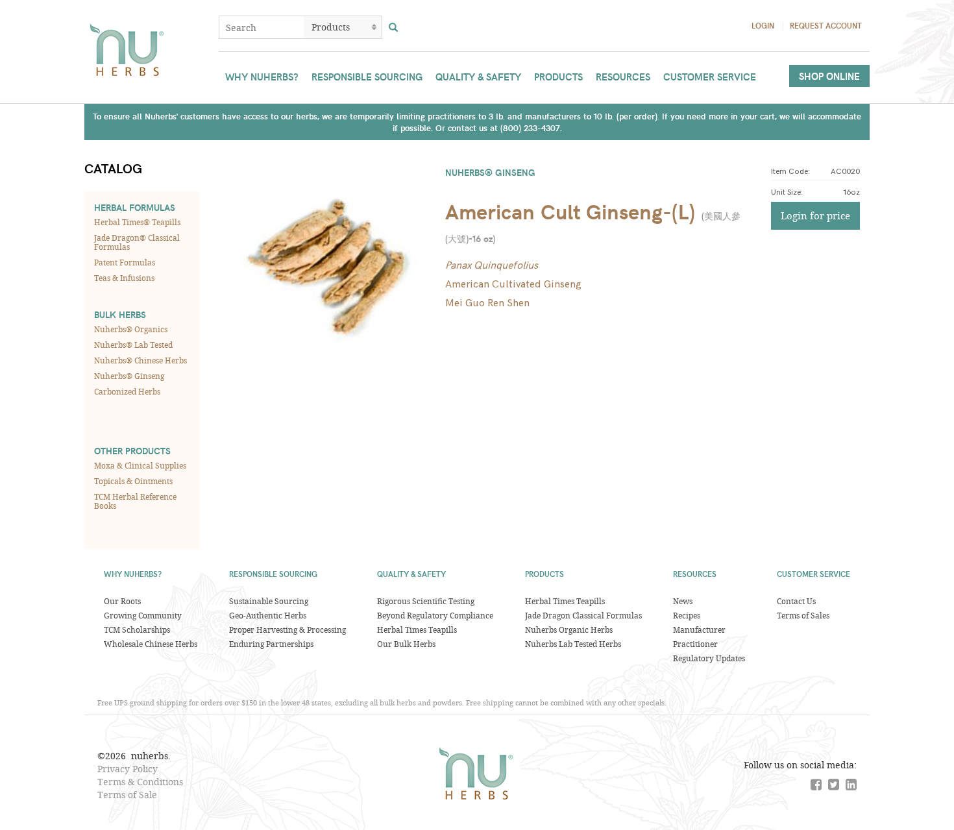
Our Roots (122, 601)
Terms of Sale (127, 794)
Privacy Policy (127, 769)
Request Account (826, 25)
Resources (623, 76)
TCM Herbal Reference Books (135, 501)
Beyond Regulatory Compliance (435, 615)
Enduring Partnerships (271, 644)
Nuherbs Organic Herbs (569, 629)
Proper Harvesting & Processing (287, 629)
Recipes (686, 615)
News (682, 601)
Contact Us (796, 601)
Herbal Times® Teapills (137, 222)
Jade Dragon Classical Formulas (583, 615)
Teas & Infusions (124, 278)
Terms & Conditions (140, 781)
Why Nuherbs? (262, 76)
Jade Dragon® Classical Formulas (137, 242)
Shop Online (829, 75)
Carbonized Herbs (127, 391)
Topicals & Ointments (133, 481)
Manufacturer (699, 629)
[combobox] (261, 27)
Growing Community (143, 615)
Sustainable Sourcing (268, 601)
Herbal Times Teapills (417, 629)
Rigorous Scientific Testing (425, 601)
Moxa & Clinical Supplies (140, 465)
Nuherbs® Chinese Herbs (140, 360)
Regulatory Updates (709, 658)
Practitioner (695, 644)
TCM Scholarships (137, 629)
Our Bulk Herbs (406, 644)
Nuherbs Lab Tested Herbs (573, 644)
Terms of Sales (803, 615)
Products (558, 76)
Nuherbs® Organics (130, 329)
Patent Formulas (124, 262)
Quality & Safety (478, 76)
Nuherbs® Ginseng (129, 376)
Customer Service (709, 76)
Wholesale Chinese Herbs (150, 644)
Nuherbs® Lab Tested (133, 344)
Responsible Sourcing (367, 76)
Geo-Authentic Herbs (267, 615)
